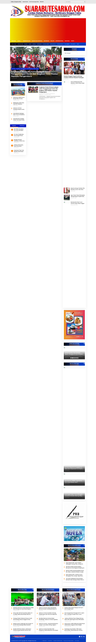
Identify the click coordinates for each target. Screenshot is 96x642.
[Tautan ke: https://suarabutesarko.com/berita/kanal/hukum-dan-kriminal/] (84, 545)
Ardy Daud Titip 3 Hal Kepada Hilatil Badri (19, 151)
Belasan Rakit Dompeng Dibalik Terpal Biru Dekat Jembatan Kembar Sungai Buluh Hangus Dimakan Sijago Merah (75, 571)
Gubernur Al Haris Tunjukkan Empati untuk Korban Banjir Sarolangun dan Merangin (18, 108)
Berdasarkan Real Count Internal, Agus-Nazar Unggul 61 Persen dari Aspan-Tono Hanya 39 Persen (77, 203)
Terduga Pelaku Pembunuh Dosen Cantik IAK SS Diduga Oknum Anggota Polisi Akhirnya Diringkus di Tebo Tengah (22, 619)
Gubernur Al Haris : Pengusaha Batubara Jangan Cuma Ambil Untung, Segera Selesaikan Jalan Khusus (48, 624)
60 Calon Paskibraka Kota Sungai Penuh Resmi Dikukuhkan (19, 135)
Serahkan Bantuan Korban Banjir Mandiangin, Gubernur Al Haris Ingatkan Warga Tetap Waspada (48, 619)
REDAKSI (44, 640)
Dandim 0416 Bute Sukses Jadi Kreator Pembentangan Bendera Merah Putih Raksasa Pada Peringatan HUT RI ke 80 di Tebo (23, 629)
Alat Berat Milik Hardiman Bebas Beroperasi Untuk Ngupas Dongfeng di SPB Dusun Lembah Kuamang (75, 567)
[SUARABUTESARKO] (48, 10)
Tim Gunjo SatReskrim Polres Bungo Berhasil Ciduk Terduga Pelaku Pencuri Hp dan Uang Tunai (75, 579)
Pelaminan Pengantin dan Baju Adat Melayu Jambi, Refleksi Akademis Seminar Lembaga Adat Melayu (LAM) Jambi (74, 353)
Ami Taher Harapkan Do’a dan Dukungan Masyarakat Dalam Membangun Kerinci (18, 129)
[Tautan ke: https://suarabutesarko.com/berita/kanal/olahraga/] (84, 363)
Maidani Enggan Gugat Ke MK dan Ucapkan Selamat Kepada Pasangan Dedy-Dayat (74, 76)
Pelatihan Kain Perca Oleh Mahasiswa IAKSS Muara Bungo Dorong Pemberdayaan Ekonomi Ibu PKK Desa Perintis (23, 608)
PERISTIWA (35, 68)
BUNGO (13, 68)
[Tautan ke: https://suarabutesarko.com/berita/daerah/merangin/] (24, 84)
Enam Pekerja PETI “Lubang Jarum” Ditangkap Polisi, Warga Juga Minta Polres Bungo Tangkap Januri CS (74, 575)
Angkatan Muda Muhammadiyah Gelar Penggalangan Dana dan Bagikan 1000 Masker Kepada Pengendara (34, 73)
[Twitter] (82, 637)
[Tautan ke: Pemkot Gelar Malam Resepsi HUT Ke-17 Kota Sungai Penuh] (73, 599)
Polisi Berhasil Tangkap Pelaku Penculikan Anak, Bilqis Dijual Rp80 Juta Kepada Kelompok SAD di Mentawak (19, 119)
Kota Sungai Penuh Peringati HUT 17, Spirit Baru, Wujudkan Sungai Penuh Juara (74, 613)
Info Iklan (77, 640)
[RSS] (84, 637)
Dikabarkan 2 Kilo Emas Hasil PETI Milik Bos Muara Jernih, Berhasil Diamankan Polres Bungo (19, 103)
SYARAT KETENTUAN (57, 640)
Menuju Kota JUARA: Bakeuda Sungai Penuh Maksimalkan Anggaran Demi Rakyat (75, 624)
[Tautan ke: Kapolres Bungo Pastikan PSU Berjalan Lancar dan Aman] (67, 190)
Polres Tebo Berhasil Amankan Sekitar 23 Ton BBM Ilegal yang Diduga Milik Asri (22, 613)
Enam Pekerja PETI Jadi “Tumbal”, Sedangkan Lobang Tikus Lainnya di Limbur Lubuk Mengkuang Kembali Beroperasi (74, 563)
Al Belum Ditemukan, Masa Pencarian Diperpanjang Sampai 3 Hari (19, 145)
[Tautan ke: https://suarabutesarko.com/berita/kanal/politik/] (84, 58)
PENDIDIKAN (29, 68)
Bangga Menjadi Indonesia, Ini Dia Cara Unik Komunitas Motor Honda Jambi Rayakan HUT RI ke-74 (19, 140)
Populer (14, 125)
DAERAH (18, 68)
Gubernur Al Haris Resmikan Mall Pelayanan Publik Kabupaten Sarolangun (48, 629)
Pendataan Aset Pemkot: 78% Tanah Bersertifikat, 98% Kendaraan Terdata (73, 629)
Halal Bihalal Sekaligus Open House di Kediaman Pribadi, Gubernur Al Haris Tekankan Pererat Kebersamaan (19, 114)
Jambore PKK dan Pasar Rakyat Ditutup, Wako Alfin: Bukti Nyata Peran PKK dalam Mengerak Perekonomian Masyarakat (74, 619)
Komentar (22, 125)
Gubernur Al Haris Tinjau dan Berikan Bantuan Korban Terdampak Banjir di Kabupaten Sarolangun (47, 608)
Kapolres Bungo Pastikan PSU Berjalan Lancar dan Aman (78, 189)
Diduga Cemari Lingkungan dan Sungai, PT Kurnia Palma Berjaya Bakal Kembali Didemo (23, 624)
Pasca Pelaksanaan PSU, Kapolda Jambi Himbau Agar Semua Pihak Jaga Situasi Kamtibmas (77, 82)
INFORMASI (23, 68)
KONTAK (50, 640)
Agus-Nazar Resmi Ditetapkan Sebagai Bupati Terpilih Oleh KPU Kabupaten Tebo (78, 196)
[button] (85, 2)
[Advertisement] (48, 29)
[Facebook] (80, 637)
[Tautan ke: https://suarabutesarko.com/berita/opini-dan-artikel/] (84, 343)
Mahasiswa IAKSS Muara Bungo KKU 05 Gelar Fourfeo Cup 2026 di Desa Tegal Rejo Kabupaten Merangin (18, 98)
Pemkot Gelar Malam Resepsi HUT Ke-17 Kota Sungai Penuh (74, 608)
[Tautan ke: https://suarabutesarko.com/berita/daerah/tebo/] (33, 589)
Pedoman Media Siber (68, 640)
